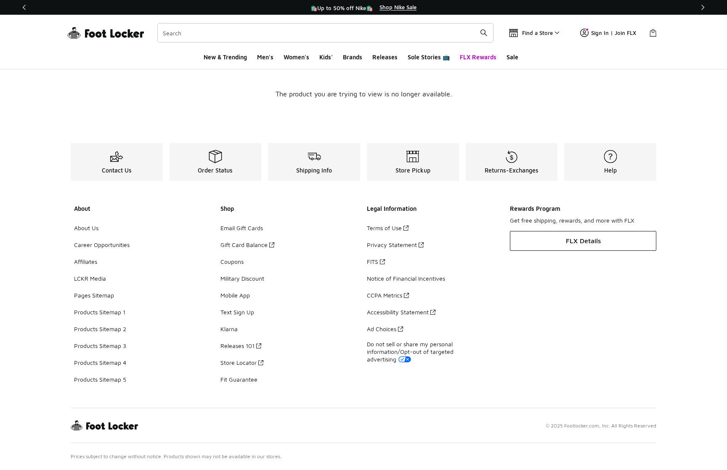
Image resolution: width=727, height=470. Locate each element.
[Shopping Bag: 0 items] (653, 33)
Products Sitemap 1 (99, 312)
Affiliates (85, 261)
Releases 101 (237, 345)
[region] (363, 8)
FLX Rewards (478, 57)
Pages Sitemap (94, 295)
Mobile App (235, 295)
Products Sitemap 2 (100, 328)
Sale (512, 57)
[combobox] (325, 33)
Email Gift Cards (241, 227)
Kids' (326, 57)
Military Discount (242, 278)
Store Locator (238, 362)
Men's (265, 57)
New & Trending (225, 57)
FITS (372, 261)
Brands (352, 57)
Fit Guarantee (238, 379)
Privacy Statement (392, 244)
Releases (385, 57)
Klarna (229, 328)
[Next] (702, 7)
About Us (86, 227)
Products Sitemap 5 (100, 379)
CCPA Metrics (384, 295)
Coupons (232, 261)
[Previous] (24, 7)
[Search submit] (484, 33)
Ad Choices (381, 328)
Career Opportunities (102, 244)
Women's (296, 57)
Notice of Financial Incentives (406, 278)
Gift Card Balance (244, 244)
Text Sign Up (237, 312)
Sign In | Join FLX (613, 32)
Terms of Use (384, 227)
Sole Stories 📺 (429, 57)
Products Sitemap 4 (100, 362)
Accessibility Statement (398, 312)
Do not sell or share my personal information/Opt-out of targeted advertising (410, 351)
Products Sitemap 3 (100, 345)
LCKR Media (90, 278)
